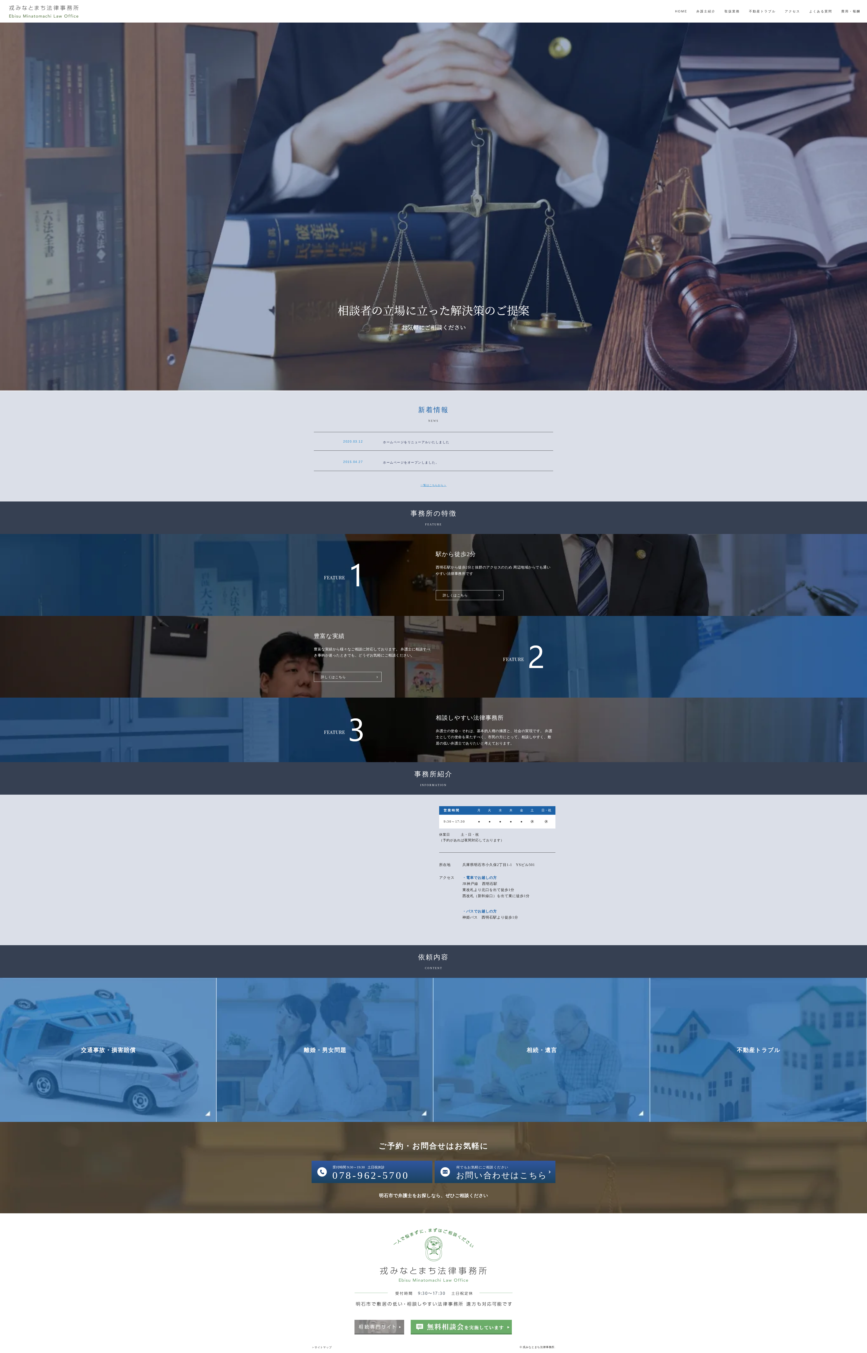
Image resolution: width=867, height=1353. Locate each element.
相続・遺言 (542, 1050)
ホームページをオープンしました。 (411, 462)
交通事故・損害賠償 (108, 1050)
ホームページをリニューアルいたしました (416, 442)
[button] (469, 595)
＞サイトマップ (322, 1347)
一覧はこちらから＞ (433, 485)
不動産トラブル (759, 1050)
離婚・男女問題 (325, 1050)
